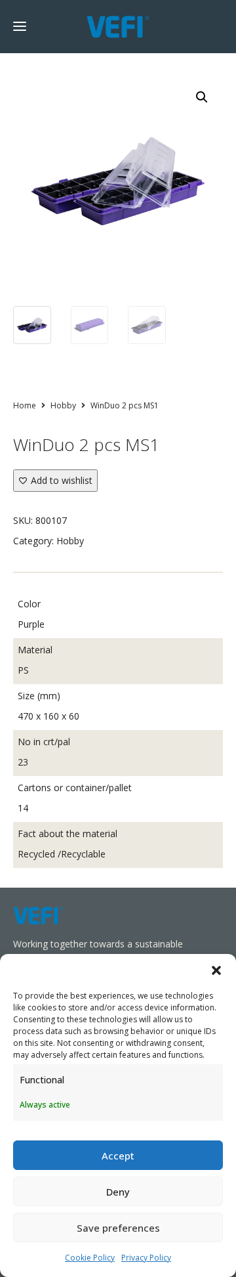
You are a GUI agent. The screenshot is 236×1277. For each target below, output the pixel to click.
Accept (118, 1155)
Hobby (63, 405)
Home (24, 405)
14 (23, 808)
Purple (31, 624)
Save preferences (118, 1227)
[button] (216, 970)
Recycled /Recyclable (62, 854)
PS (23, 670)
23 (23, 762)
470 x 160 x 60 (48, 716)
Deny (118, 1191)
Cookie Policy (90, 1257)
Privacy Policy (146, 1257)
